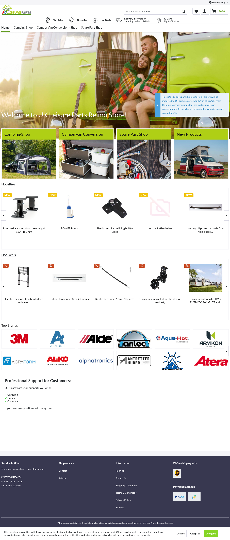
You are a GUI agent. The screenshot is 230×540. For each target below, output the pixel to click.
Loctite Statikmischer (160, 228)
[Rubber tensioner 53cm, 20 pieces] (115, 278)
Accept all (195, 533)
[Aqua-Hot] (172, 339)
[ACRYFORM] (19, 360)
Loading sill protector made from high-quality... (205, 230)
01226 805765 (11, 477)
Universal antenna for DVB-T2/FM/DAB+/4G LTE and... (205, 300)
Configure (211, 533)
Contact (63, 470)
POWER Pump (69, 228)
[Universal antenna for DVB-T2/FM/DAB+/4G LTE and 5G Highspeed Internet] (206, 278)
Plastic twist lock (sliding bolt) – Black (114, 230)
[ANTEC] (134, 339)
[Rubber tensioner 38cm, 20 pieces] (69, 278)
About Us (121, 478)
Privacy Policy (123, 500)
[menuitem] (155, 11)
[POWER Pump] (69, 207)
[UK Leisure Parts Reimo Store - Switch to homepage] (29, 10)
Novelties (8, 184)
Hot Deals (8, 255)
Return (62, 478)
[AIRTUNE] (57, 339)
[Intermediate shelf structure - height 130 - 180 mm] (24, 207)
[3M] (19, 339)
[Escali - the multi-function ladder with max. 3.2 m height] (24, 278)
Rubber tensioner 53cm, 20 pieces (114, 298)
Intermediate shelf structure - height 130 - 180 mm (24, 230)
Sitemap (120, 507)
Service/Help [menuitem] (218, 2)
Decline (181, 533)
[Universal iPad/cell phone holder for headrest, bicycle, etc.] (160, 278)
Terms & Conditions (126, 492)
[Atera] (211, 360)
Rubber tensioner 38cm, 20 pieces (69, 298)
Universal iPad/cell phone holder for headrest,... (160, 300)
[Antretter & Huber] (134, 360)
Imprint (120, 470)
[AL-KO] (57, 360)
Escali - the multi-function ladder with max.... (24, 300)
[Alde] (96, 339)
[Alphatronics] (96, 360)
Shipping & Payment (126, 485)
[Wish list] (196, 11)
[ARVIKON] (211, 339)
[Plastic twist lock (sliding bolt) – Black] (115, 207)
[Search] (183, 11)
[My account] (205, 11)
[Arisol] (172, 360)
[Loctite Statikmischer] (160, 207)
